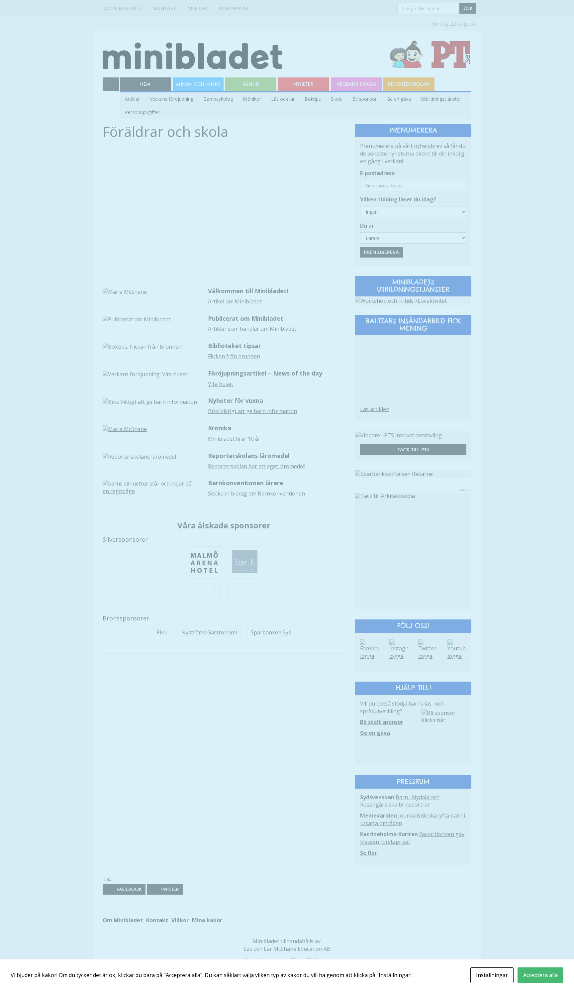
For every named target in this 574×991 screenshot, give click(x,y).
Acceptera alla (540, 975)
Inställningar (492, 975)
